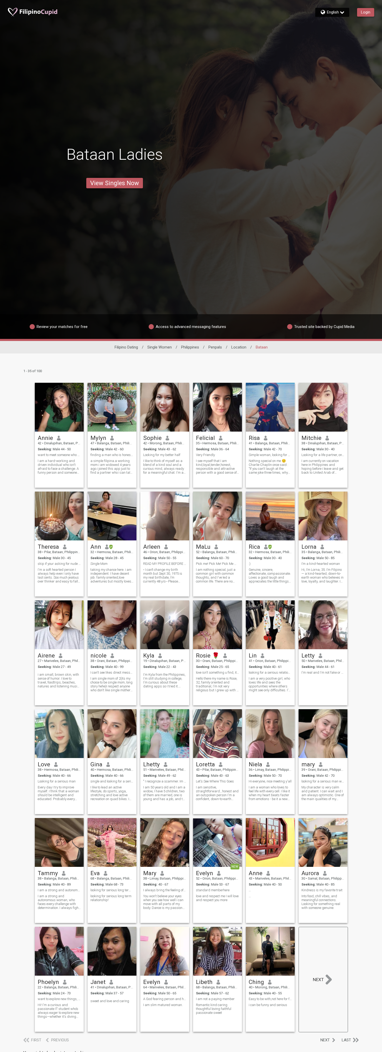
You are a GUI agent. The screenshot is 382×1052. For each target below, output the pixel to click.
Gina (96, 764)
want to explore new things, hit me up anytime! (59, 999)
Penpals (215, 347)
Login (365, 12)
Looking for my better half (161, 455)
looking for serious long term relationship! (112, 890)
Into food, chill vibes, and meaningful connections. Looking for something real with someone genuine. (320, 902)
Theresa (48, 546)
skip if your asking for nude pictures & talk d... (59, 564)
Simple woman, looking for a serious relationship (270, 455)
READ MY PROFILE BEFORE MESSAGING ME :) (164, 564)
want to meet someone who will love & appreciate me (59, 455)
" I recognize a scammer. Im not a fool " (164, 781)
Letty (308, 655)
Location (238, 347)
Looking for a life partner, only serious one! (323, 455)
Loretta (205, 764)
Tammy (48, 873)
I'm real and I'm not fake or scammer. (323, 672)
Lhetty (151, 764)
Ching (256, 982)
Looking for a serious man (57, 781)
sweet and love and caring (109, 1001)
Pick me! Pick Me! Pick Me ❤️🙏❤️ (217, 564)
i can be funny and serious (268, 1005)
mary (308, 764)
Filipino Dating (126, 347)
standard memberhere (212, 890)
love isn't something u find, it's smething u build (217, 672)
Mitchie (311, 437)
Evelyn (204, 873)
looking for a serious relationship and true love (270, 672)
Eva (95, 873)
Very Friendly (205, 455)
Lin (253, 655)
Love (44, 764)
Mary (149, 873)
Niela (255, 764)
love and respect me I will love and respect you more (217, 898)
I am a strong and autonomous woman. (59, 890)
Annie (45, 437)
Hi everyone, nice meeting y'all (270, 781)
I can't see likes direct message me (112, 672)
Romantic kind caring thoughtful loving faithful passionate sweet (213, 1009)
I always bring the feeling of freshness (164, 890)
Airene (46, 655)
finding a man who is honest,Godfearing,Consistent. (112, 455)
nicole (98, 655)
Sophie (152, 437)
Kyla (148, 655)
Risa (254, 437)
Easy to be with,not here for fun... (270, 999)
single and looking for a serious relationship (112, 781)
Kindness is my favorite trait (322, 890)
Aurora (310, 873)
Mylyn (98, 437)
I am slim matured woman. (163, 1005)
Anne (255, 873)
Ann (95, 546)
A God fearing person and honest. (164, 999)
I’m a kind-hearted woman (320, 564)
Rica (254, 546)
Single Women (159, 347)
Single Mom (99, 564)
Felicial (205, 437)
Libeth (204, 982)
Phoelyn (48, 982)
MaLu (203, 546)
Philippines (190, 347)
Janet (98, 982)
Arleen (151, 546)
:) (250, 564)
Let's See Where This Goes (215, 781)
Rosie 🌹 (207, 655)
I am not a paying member (215, 999)
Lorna (309, 546)
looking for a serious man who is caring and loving (323, 781)
